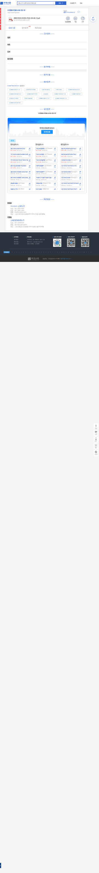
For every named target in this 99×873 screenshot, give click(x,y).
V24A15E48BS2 (46, 89)
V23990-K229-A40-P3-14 (15, 94)
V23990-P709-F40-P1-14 (61, 98)
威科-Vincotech (69, 12)
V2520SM (45, 94)
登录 (81, 3)
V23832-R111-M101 (13, 98)
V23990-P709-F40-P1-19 (59, 94)
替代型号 (26, 27)
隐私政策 (16, 241)
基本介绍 (12, 28)
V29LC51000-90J (28, 98)
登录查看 (47, 132)
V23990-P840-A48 (76, 94)
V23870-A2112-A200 (30, 89)
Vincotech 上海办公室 (17, 206)
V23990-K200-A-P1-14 (44, 98)
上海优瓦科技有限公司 (17, 220)
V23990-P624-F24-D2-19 (73, 89)
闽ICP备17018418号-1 (66, 258)
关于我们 (16, 239)
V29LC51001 (59, 89)
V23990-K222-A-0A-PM (14, 102)
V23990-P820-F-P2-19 (32, 94)
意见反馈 (16, 243)
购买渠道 (38, 28)
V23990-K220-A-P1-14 (14, 89)
